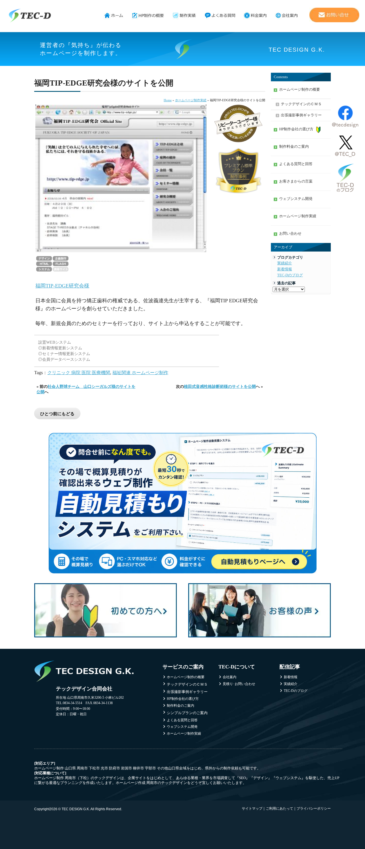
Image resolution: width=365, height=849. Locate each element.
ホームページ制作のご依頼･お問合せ (334, 15)
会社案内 (287, 16)
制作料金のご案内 (294, 147)
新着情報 (284, 269)
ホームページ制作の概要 (148, 16)
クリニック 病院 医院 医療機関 (78, 372)
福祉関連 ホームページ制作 (140, 372)
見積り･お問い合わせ (239, 684)
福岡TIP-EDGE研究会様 (62, 286)
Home (168, 100)
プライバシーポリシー (314, 808)
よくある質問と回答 (296, 164)
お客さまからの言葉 (296, 181)
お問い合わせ (290, 234)
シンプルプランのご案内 (187, 713)
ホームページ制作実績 (184, 16)
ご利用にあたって (279, 808)
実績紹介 (284, 263)
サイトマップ (252, 808)
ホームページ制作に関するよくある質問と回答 (220, 16)
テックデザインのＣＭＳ (301, 104)
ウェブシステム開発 (296, 199)
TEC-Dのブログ (290, 275)
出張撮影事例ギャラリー (301, 115)
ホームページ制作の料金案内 (255, 16)
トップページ (114, 16)
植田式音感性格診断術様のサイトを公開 (220, 386)
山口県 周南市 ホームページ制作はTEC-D (30, 16)
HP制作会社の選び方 (296, 129)
